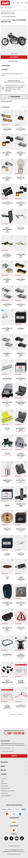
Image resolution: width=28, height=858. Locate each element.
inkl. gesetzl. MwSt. (13, 849)
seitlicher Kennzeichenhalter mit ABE (7, 229)
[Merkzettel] (22, 3)
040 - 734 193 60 (15, 733)
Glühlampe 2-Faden (21, 177)
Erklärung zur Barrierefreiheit (7, 790)
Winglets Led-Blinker (7, 129)
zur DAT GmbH (21, 82)
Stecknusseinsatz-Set (7, 378)
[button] (25, 8)
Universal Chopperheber (21, 705)
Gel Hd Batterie (21, 328)
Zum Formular (8, 90)
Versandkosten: (6, 851)
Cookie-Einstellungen (6, 795)
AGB (2, 781)
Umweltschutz (4, 793)
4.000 (7, 577)
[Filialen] (14, 3)
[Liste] (25, 107)
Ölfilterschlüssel (7, 529)
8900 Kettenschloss (7, 654)
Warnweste (7, 428)
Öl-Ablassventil (21, 554)
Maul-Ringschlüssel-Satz (7, 203)
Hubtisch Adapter (20, 228)
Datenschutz (4, 783)
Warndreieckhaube (21, 627)
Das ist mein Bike (14, 57)
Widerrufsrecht (4, 786)
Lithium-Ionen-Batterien (21, 378)
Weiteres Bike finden (13, 61)
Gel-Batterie (7, 505)
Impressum (3, 778)
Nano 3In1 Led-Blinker (20, 129)
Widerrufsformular (5, 788)
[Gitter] (23, 107)
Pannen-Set (7, 453)
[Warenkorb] (26, 3)
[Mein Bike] (18, 3)
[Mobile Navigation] (2, 8)
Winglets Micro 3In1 (21, 304)
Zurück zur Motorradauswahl (9, 16)
